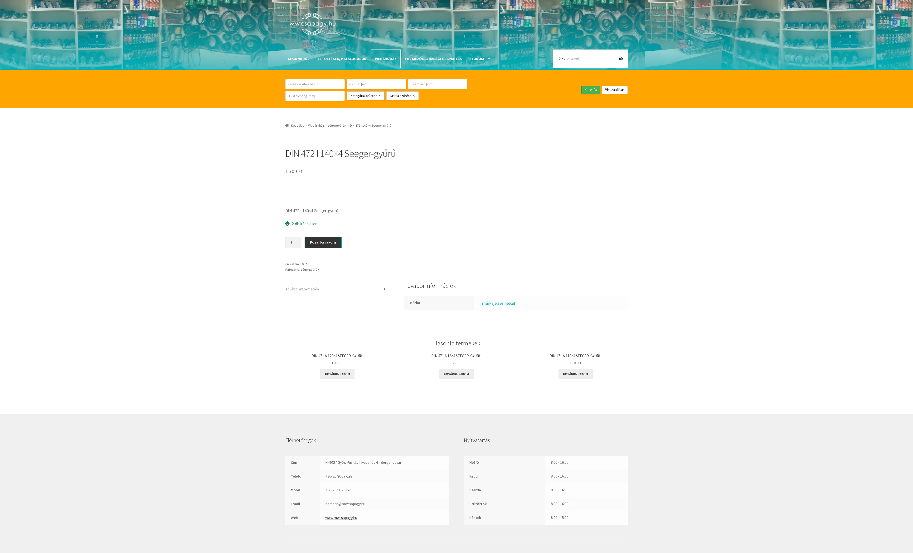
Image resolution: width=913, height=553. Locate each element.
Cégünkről (298, 58)
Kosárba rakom (323, 242)
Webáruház (386, 58)
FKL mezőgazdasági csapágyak (433, 58)
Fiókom (477, 58)
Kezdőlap (298, 125)
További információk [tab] (302, 289)
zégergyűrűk (337, 125)
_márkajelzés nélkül (497, 303)
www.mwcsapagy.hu (341, 517)
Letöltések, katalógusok (342, 58)
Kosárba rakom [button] (337, 374)
